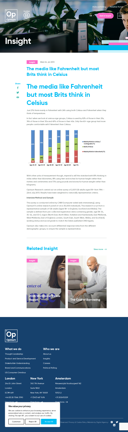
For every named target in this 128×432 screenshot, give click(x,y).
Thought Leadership (14, 354)
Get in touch (105, 15)
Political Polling (99, 7)
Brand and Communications (17, 368)
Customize (16, 421)
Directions (9, 402)
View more (98, 249)
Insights (46, 358)
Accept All (49, 421)
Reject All (32, 421)
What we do (13, 349)
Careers (46, 363)
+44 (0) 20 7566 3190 (14, 397)
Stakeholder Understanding (17, 363)
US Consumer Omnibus (15, 372)
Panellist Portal (116, 7)
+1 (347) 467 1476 (37, 397)
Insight (32, 62)
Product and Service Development (20, 358)
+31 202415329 (61, 397)
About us (47, 354)
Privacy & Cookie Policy (77, 422)
